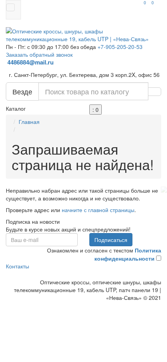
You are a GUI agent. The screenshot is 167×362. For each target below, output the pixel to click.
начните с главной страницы (98, 210)
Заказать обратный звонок (39, 54)
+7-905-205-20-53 (120, 46)
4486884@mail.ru (31, 62)
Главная (29, 121)
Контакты (17, 266)
